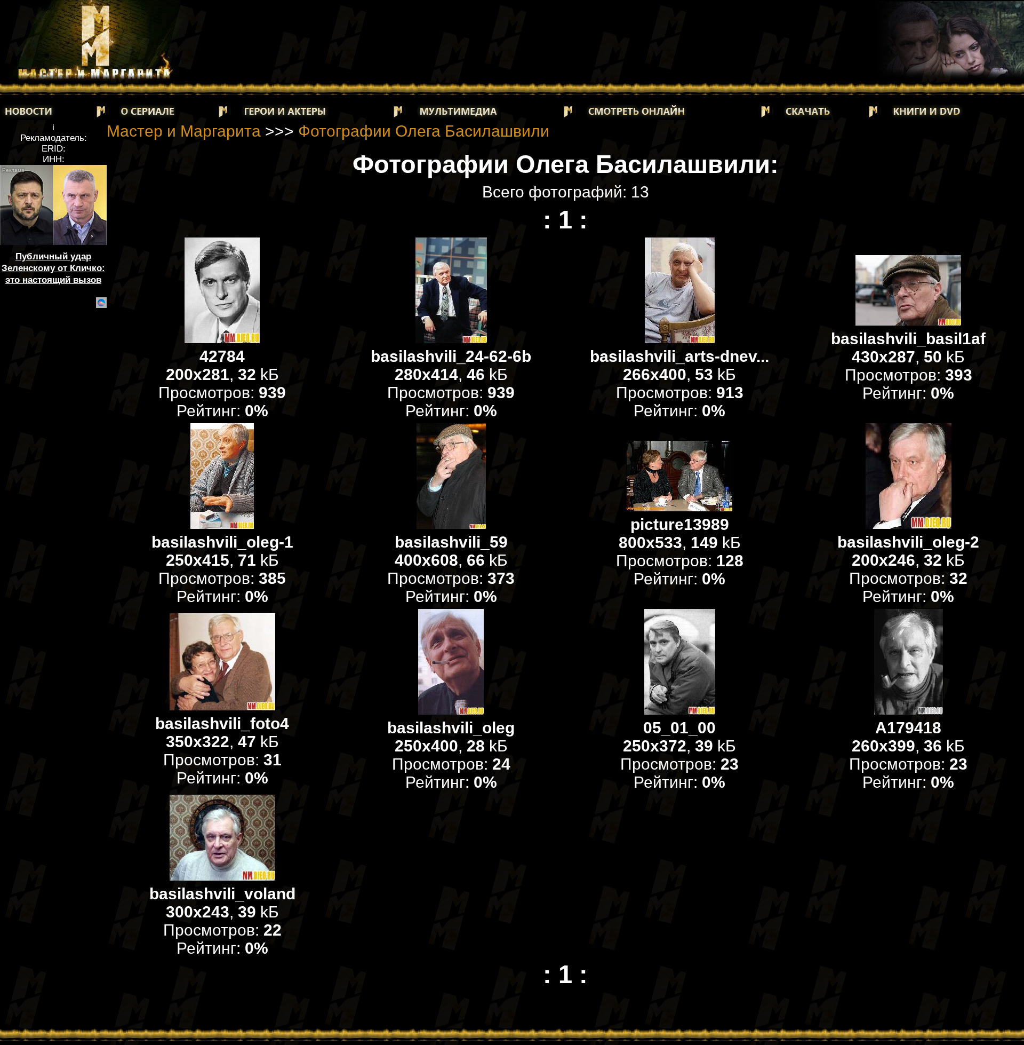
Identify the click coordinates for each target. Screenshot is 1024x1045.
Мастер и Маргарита (184, 131)
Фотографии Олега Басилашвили (423, 131)
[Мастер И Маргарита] (94, 77)
